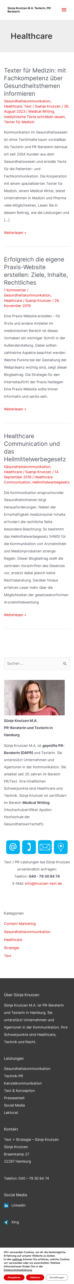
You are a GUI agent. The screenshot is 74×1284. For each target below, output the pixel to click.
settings (17, 1259)
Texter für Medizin (19, 122)
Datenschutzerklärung (18, 1270)
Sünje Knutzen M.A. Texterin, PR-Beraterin (29, 9)
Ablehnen (35, 1277)
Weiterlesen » (15, 233)
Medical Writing (41, 111)
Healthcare (13, 106)
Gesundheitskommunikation (27, 101)
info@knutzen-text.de (43, 883)
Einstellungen (57, 1277)
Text (28, 106)
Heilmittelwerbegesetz (51, 482)
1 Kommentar (15, 290)
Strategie (11, 948)
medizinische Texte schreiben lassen (34, 117)
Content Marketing (20, 924)
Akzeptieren (14, 1277)
